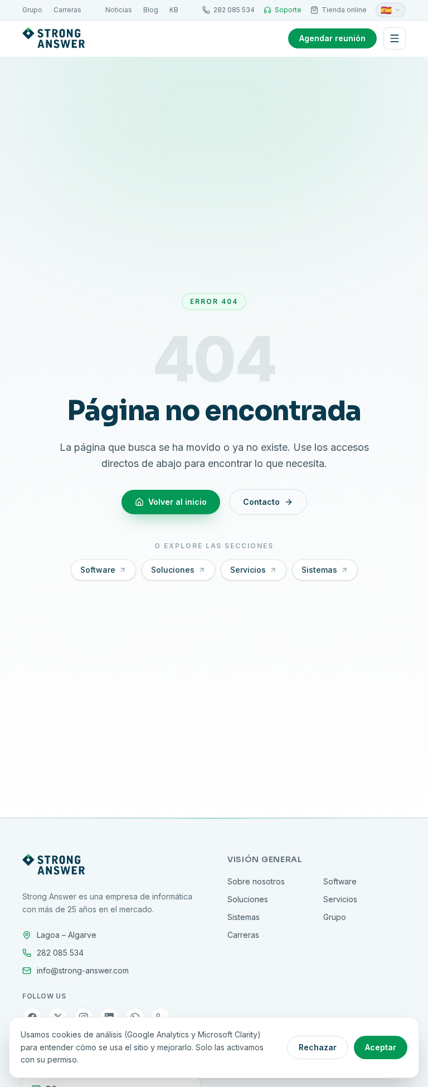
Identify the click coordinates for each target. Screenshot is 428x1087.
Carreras (67, 10)
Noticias (118, 10)
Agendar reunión (332, 38)
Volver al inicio (177, 501)
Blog (150, 10)
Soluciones (172, 569)
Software (97, 569)
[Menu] (394, 38)
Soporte (288, 10)
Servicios (248, 569)
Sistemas (319, 569)
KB (173, 10)
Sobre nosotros (256, 881)
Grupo (32, 10)
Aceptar (380, 1047)
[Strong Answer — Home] (53, 38)
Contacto (261, 501)
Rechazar (318, 1047)
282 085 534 (234, 10)
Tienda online (344, 10)
